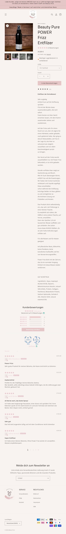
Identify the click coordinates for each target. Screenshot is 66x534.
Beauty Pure (12, 530)
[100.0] (28, 339)
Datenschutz (37, 498)
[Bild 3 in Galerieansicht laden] (22, 56)
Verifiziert (32, 346)
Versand (49, 54)
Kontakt (21, 502)
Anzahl (40, 72)
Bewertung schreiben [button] (33, 329)
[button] (6, 14)
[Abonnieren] (48, 478)
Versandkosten (23, 494)
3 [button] (33, 450)
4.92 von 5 (37, 311)
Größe (39, 64)
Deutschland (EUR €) (12, 523)
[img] (9, 356)
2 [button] (30, 450)
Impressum (36, 502)
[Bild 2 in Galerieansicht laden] (15, 56)
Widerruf (35, 494)
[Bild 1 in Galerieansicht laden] (8, 56)
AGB (34, 506)
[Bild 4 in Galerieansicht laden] (30, 56)
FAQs (20, 498)
